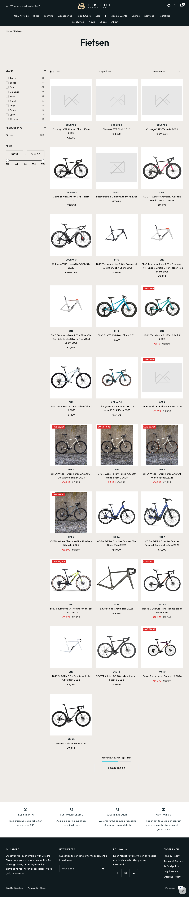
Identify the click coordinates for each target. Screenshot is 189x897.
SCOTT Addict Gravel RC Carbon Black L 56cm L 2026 (162, 198)
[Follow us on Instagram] (125, 873)
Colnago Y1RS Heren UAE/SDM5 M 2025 (71, 265)
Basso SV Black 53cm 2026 (71, 743)
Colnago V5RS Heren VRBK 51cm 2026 (71, 198)
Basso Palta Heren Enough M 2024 (162, 676)
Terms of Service (173, 861)
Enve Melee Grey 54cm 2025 (116, 608)
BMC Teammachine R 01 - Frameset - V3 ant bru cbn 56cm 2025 (116, 265)
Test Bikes (164, 15)
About (114, 21)
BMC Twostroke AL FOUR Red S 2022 (162, 337)
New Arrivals (21, 15)
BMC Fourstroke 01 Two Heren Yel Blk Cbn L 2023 (71, 610)
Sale (98, 15)
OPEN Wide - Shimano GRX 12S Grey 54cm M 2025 (71, 543)
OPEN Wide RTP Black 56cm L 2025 (162, 406)
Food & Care (84, 15)
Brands (136, 15)
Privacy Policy (172, 855)
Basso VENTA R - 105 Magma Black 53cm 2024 (162, 610)
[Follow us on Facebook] (117, 873)
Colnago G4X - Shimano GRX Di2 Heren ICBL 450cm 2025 (116, 408)
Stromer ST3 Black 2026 (116, 129)
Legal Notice (171, 871)
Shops (103, 21)
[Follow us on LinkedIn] (133, 873)
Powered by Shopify (37, 888)
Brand (9, 71)
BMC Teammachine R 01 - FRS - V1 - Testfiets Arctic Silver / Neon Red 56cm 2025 (71, 339)
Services (149, 15)
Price (9, 146)
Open (162, 402)
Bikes (36, 15)
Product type (14, 128)
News (92, 21)
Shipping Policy (172, 876)
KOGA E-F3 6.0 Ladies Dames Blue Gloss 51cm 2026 (116, 543)
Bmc (116, 260)
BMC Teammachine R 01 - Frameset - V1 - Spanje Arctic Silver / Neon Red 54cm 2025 (162, 267)
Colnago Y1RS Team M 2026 (162, 129)
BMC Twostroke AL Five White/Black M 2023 (71, 408)
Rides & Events (119, 15)
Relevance (159, 71)
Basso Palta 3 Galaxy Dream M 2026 (116, 196)
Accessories (65, 15)
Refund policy (171, 866)
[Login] (175, 6)
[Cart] (181, 6)
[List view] (58, 71)
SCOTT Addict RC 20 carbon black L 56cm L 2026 (116, 677)
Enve (116, 604)
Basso (116, 192)
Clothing (48, 15)
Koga (116, 537)
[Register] (103, 869)
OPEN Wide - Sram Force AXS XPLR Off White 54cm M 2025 (71, 475)
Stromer (116, 125)
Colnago (71, 125)
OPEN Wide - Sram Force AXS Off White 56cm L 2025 (116, 475)
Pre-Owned (77, 21)
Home (9, 31)
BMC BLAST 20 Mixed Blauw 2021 (117, 335)
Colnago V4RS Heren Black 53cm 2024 (71, 131)
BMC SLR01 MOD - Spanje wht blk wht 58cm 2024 (71, 677)
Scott (162, 192)
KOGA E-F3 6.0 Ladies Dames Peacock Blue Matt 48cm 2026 (162, 543)
